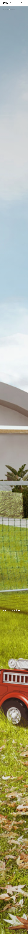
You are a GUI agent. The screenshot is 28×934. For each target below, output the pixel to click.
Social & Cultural (7, 12)
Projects (4, 9)
